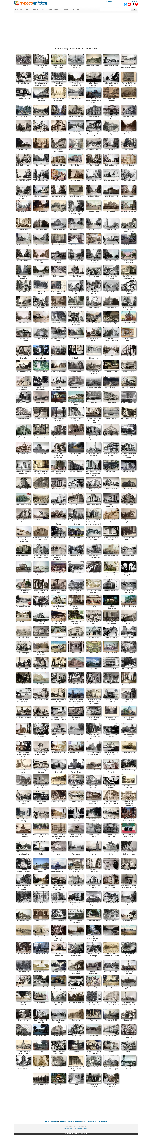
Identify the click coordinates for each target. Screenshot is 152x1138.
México (86, 1128)
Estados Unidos (68, 1128)
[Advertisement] (76, 30)
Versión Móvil (92, 1121)
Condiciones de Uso (51, 1121)
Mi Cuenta (109, 1)
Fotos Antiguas (38, 9)
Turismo (66, 9)
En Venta (76, 9)
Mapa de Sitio (102, 1121)
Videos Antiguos (53, 9)
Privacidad (63, 1121)
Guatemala (78, 1128)
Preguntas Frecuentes (75, 1121)
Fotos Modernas (21, 9)
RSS (84, 1121)
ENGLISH (134, 1)
